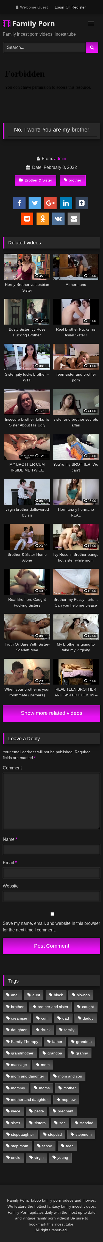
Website (11, 886)
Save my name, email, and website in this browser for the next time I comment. (51, 926)
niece (15, 1111)
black (58, 995)
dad (65, 1018)
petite (39, 1111)
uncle (15, 1157)
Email (10, 862)
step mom (19, 1146)
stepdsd (55, 1134)
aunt (36, 995)
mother (69, 1088)
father (57, 1041)
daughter (19, 1030)
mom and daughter (27, 1076)
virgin (39, 1157)
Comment (12, 768)
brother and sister (53, 1006)
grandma (84, 1041)
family (69, 1030)
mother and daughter (29, 1099)
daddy (88, 1018)
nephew (69, 1099)
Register (78, 7)
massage (19, 1064)
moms (44, 1088)
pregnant (65, 1111)
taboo (47, 1146)
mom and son (70, 1076)
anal (14, 995)
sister (15, 1123)
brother (75, 180)
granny (82, 1053)
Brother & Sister (38, 180)
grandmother (22, 1053)
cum (45, 1018)
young (62, 1157)
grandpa (55, 1053)
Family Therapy (24, 1041)
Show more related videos (51, 713)
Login (59, 7)
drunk (46, 1030)
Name (10, 839)
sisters (40, 1123)
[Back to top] (86, 1225)
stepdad (86, 1123)
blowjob (83, 995)
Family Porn (32, 23)
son (62, 1123)
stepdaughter (22, 1134)
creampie (19, 1018)
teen (70, 1146)
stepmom (84, 1134)
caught (88, 1006)
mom (45, 1064)
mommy (18, 1088)
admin (60, 158)
